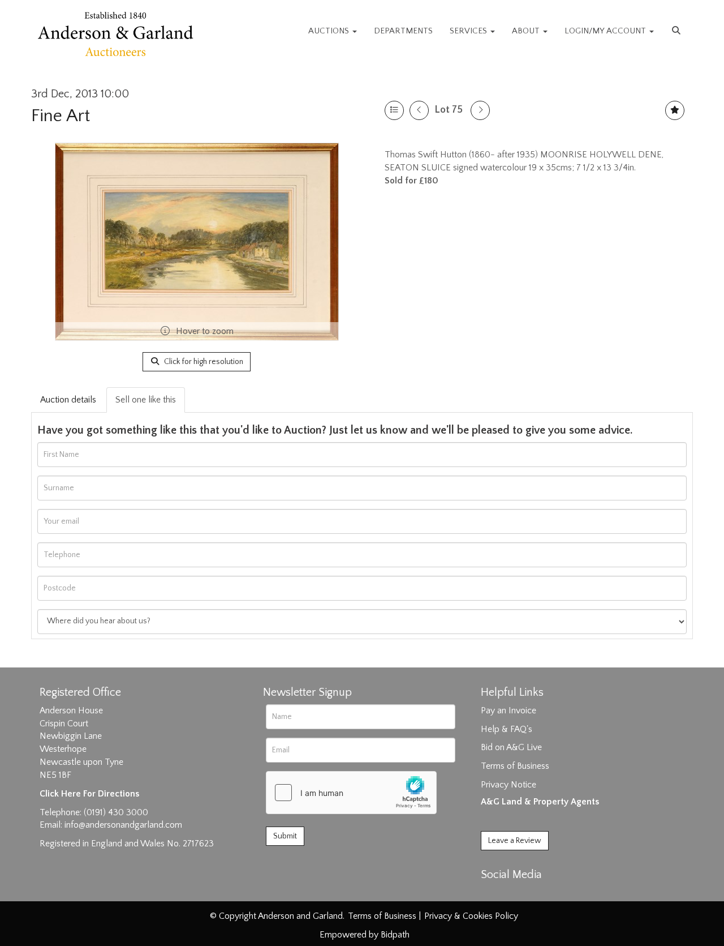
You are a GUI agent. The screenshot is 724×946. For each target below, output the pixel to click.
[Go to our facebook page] (491, 894)
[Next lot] (480, 110)
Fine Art (60, 116)
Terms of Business (515, 766)
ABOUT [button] (527, 31)
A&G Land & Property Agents (540, 802)
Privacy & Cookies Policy (471, 916)
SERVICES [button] (469, 31)
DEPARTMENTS (403, 31)
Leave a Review (514, 840)
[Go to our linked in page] (515, 894)
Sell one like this (145, 400)
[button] (677, 31)
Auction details (68, 400)
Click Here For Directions (89, 794)
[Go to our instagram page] (538, 894)
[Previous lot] (419, 110)
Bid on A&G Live (511, 747)
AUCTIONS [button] (329, 31)
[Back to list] (394, 110)
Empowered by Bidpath (365, 935)
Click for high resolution (202, 361)
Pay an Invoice (508, 710)
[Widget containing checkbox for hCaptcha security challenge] (351, 792)
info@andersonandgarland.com (123, 825)
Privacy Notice (508, 785)
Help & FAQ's (506, 729)
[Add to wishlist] (674, 110)
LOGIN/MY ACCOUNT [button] (606, 31)
